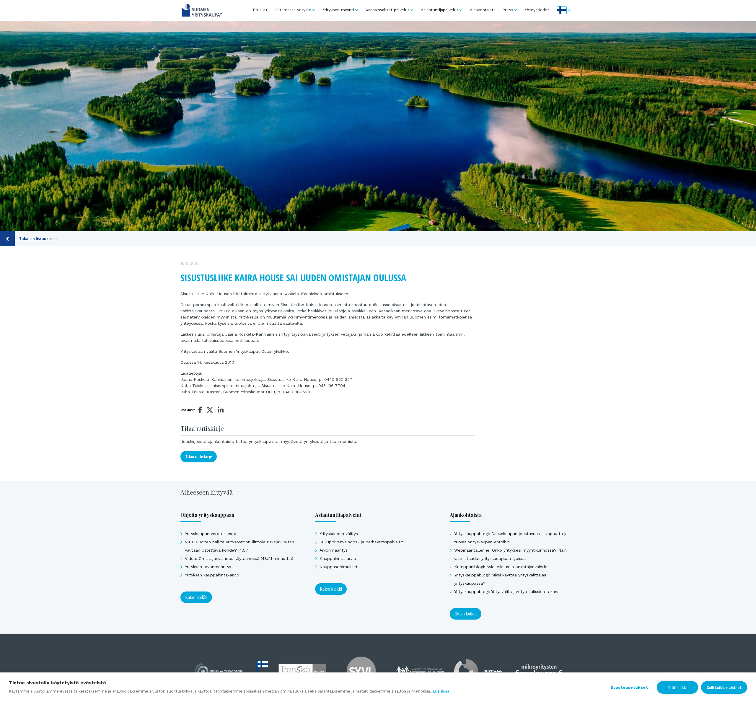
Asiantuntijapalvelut (439, 9)
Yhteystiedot (537, 9)
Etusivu (260, 9)
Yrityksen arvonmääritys (208, 566)
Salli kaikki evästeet (724, 687)
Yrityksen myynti (338, 9)
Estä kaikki (677, 687)
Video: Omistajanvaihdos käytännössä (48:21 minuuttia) (239, 558)
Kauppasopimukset (339, 566)
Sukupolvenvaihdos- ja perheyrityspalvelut (361, 542)
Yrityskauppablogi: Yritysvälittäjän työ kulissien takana (507, 591)
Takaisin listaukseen (38, 238)
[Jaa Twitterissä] (210, 411)
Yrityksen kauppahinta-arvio (212, 575)
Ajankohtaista (483, 9)
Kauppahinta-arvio (338, 558)
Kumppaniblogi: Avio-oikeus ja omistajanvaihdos (502, 566)
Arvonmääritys (334, 550)
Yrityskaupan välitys (339, 533)
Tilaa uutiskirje (198, 456)
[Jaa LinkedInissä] (221, 410)
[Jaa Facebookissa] (200, 410)
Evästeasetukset (629, 687)
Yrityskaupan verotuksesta (210, 533)
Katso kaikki (196, 597)
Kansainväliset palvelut (387, 9)
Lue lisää (441, 691)
